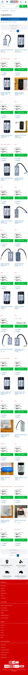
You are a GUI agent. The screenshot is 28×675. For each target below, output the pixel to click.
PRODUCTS (4, 582)
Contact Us (3, 647)
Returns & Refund (4, 617)
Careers (2, 630)
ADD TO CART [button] (7, 69)
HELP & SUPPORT (5, 641)
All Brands (3, 590)
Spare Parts (5, 10)
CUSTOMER (4, 602)
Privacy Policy (4, 654)
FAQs (2, 637)
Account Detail (4, 608)
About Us (3, 625)
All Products (3, 585)
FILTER (15, 19)
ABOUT (3, 621)
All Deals (2, 588)
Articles (2, 635)
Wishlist (2, 612)
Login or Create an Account (6, 605)
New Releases (4, 593)
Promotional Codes (5, 649)
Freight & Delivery (4, 615)
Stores (2, 627)
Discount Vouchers (5, 652)
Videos (2, 595)
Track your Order (4, 610)
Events (2, 632)
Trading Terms (4, 657)
